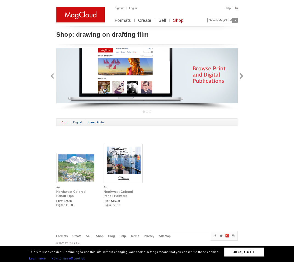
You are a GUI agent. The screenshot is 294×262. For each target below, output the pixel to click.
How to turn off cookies (68, 258)
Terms (134, 236)
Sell (162, 20)
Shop (178, 20)
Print (64, 122)
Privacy (149, 236)
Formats (123, 20)
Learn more (37, 258)
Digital (77, 122)
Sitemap (165, 236)
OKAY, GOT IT (244, 252)
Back (52, 76)
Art (58, 187)
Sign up (119, 8)
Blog (111, 236)
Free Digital (96, 122)
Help (228, 8)
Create (144, 20)
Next (241, 76)
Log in (133, 8)
